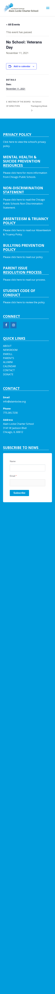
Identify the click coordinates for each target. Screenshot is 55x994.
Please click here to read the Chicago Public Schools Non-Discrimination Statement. (24, 203)
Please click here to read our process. (24, 279)
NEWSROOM (10, 350)
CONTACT (9, 370)
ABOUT (7, 346)
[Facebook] (6, 325)
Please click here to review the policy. (24, 302)
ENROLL (8, 354)
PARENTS (8, 358)
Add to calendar (22, 66)
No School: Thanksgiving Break (39, 103)
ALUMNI (8, 362)
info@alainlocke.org (14, 401)
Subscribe (19, 493)
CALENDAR (9, 366)
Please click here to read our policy (23, 257)
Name (13, 461)
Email (13, 476)
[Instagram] (13, 325)
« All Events (13, 24)
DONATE (8, 374)
